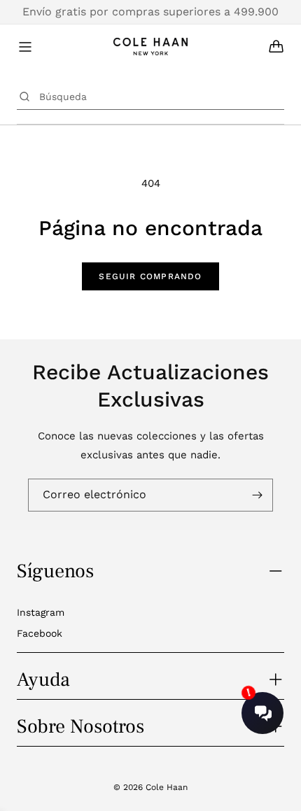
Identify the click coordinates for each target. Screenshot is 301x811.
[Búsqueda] (24, 96)
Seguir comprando (150, 276)
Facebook (39, 633)
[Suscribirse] (256, 495)
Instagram (40, 612)
